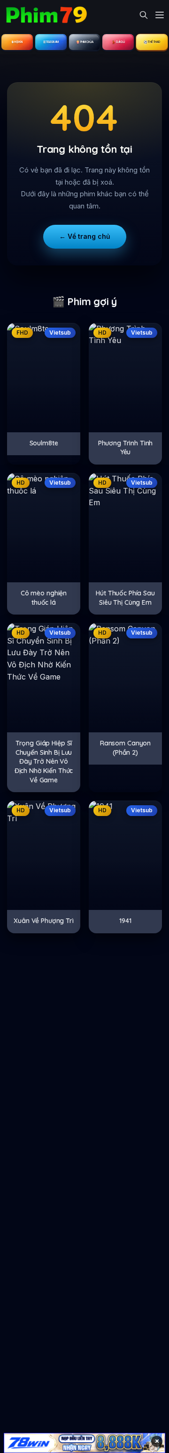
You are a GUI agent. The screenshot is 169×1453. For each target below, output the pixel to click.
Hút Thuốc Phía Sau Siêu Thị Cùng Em (125, 598)
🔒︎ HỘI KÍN (17, 41)
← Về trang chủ (84, 236)
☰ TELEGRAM (51, 41)
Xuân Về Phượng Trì (43, 920)
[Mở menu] (159, 15)
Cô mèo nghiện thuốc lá (44, 598)
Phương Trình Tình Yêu (125, 448)
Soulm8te (44, 443)
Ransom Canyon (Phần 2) (125, 748)
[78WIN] (84, 1443)
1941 (125, 920)
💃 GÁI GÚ (118, 41)
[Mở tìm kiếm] (143, 15)
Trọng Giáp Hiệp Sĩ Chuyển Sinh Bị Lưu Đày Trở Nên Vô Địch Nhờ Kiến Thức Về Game (44, 761)
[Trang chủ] (46, 15)
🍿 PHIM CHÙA (84, 41)
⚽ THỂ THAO (152, 41)
